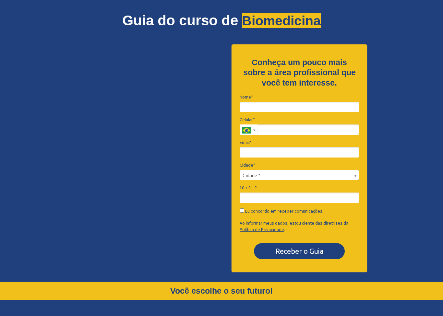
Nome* (246, 97)
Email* (246, 142)
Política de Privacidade (262, 229)
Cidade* (247, 165)
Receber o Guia (299, 251)
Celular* (247, 120)
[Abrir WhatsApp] (427, 300)
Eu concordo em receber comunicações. (283, 211)
